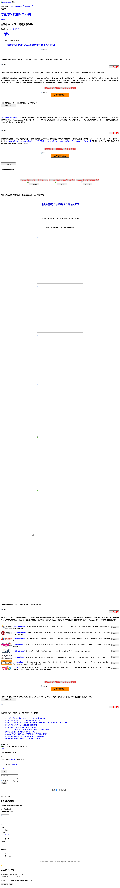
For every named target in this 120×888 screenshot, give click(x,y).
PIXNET (46, 862)
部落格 (6, 35)
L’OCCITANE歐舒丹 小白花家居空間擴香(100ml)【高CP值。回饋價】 (27, 729)
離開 (11, 884)
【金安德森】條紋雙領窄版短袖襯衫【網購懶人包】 (21, 732)
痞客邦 (11, 759)
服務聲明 (77, 862)
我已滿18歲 (5, 884)
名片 (6, 37)
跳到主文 (4, 20)
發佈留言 (4, 783)
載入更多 (4, 771)
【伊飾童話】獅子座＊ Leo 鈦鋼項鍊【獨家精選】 (21, 725)
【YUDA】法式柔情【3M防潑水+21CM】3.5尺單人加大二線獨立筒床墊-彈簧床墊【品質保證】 (36, 723)
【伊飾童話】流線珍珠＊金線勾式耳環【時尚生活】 (30, 45)
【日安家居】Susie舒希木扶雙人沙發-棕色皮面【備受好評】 (24, 738)
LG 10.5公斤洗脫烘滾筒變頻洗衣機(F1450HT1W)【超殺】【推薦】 (26, 718)
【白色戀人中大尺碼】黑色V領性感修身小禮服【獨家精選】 (24, 736)
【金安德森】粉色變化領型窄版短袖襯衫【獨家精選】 (22, 720)
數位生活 (16, 29)
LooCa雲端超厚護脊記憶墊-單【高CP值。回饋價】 (21, 727)
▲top (2, 768)
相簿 (6, 33)
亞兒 (2, 749)
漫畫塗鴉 (15, 764)
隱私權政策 (71, 862)
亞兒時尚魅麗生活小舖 (16, 14)
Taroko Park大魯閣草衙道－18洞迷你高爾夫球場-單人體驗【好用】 (26, 734)
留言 (15, 759)
